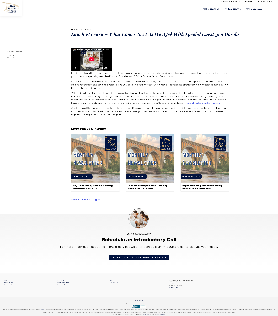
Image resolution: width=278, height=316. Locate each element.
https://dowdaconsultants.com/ (202, 103)
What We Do (233, 9)
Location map (173, 287)
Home (6, 280)
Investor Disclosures (139, 300)
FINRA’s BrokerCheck (155, 303)
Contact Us (114, 282)
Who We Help (211, 9)
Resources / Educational (14, 51)
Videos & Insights (230, 2)
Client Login (265, 2)
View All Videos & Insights (86, 199)
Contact (249, 2)
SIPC (44, 309)
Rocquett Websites (160, 314)
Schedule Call (61, 285)
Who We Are (254, 9)
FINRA (41, 309)
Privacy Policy (146, 314)
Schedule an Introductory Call (139, 257)
